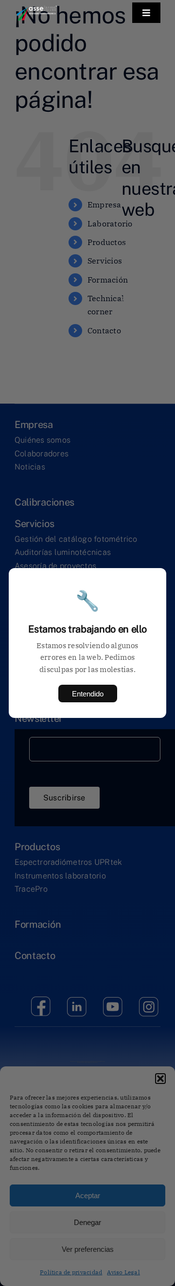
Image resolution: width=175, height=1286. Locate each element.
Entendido (88, 694)
